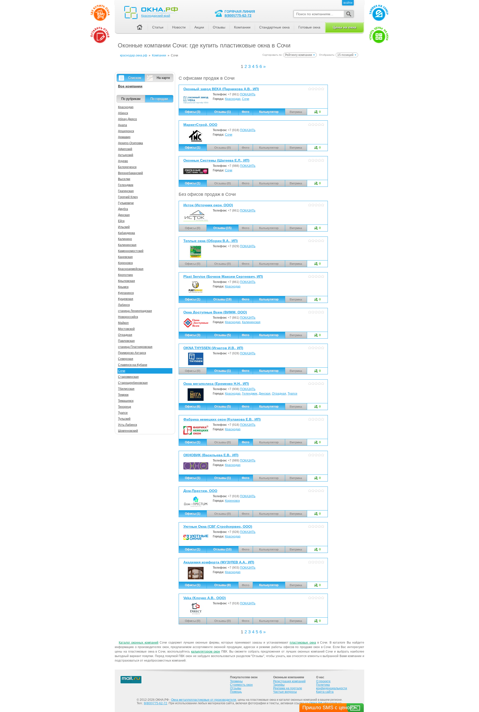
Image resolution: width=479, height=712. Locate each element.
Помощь (236, 692)
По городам (159, 99)
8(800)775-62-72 (238, 15)
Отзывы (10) (222, 549)
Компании (242, 27)
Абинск (123, 113)
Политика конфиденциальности (331, 686)
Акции (199, 27)
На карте (163, 78)
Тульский (124, 419)
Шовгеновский (128, 431)
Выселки (124, 179)
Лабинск (124, 305)
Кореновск (232, 500)
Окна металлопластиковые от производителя (203, 700)
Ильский (124, 227)
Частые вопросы (285, 692)
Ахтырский (125, 155)
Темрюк (123, 395)
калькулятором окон (205, 651)
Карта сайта (325, 692)
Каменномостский (130, 251)
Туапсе (292, 393)
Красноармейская (130, 269)
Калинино (125, 239)
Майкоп (123, 323)
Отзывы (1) (222, 112)
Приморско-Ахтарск (132, 353)
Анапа (122, 125)
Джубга (123, 209)
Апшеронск (126, 131)
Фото (245, 112)
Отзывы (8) (222, 585)
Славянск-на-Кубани (132, 365)
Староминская (128, 377)
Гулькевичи (126, 203)
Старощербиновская (133, 383)
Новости (179, 27)
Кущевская (125, 299)
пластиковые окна (303, 642)
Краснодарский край (155, 15)
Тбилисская (126, 389)
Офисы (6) (192, 406)
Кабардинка (126, 233)
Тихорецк (124, 407)
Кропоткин (125, 275)
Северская (125, 359)
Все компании (130, 86)
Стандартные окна (274, 27)
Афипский (125, 149)
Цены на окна (344, 27)
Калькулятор (268, 112)
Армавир (124, 137)
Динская (264, 393)
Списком (134, 78)
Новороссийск (128, 317)
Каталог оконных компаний (138, 642)
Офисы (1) (192, 147)
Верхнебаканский (130, 173)
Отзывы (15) (222, 228)
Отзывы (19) (222, 299)
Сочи (245, 99)
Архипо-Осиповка (130, 143)
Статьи (157, 27)
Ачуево (123, 161)
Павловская (126, 341)
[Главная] (139, 27)
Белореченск (127, 167)
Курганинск (126, 293)
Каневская (125, 257)
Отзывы (219, 27)
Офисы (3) (192, 112)
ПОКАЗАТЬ (247, 94)
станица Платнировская (135, 347)
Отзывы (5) (222, 335)
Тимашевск (125, 401)
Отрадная (279, 393)
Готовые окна (309, 27)
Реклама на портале (287, 688)
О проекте (323, 681)
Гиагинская (126, 191)
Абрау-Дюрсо (127, 119)
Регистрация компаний (289, 681)
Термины (236, 681)
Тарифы (279, 685)
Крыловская (126, 281)
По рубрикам (130, 99)
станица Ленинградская (135, 311)
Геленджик (249, 393)
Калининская (251, 322)
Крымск (123, 287)
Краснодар (232, 99)
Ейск (121, 221)
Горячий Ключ (128, 197)
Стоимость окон (241, 685)
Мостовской (126, 329)
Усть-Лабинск (127, 425)
